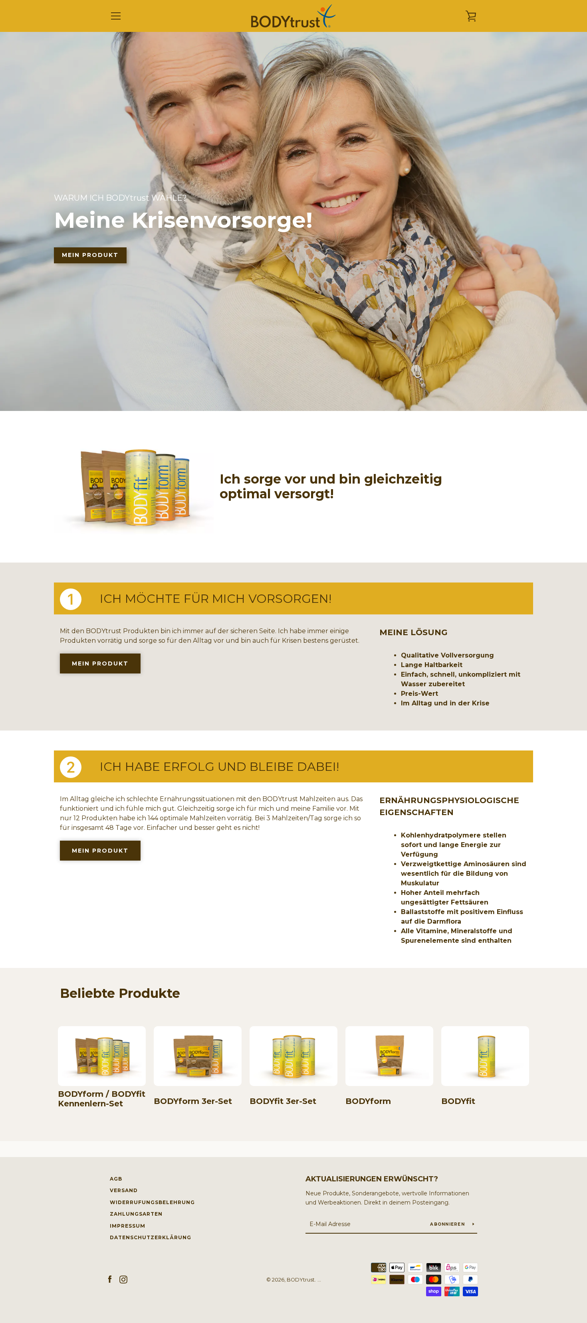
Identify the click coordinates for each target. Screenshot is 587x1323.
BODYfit (458, 1101)
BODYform (368, 1101)
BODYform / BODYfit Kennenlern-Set (101, 1098)
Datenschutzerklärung (150, 1237)
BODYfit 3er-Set (283, 1101)
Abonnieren (448, 1224)
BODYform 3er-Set (193, 1101)
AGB (116, 1179)
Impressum (127, 1226)
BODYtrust (301, 1280)
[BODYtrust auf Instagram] (123, 1279)
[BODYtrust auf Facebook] (110, 1279)
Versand (124, 1190)
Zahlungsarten (136, 1214)
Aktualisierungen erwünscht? (371, 1179)
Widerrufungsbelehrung (152, 1202)
